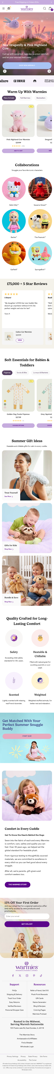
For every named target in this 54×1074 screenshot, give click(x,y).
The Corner (33, 1060)
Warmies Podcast (39, 1014)
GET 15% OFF (27, 924)
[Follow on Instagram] (27, 975)
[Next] (49, 71)
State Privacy (32, 1056)
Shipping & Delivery (14, 994)
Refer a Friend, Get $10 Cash (27, 2)
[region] (27, 43)
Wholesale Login (27, 1047)
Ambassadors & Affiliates (27, 1039)
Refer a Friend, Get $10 (39, 990)
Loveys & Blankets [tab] (40, 373)
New (32, 107)
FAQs (14, 990)
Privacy (23, 1056)
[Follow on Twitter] (19, 975)
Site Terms (43, 1056)
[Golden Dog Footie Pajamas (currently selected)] (5, 401)
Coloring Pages (40, 1010)
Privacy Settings (12, 1056)
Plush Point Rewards (39, 994)
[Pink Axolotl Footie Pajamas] (5, 407)
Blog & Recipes (39, 1006)
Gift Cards (39, 998)
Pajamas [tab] (7, 373)
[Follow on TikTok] (41, 975)
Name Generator (39, 1002)
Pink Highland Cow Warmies (18, 139)
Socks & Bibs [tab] (22, 373)
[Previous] (5, 71)
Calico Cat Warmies (24, 332)
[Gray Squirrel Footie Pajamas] (5, 404)
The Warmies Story (17, 885)
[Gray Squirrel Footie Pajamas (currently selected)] (40, 404)
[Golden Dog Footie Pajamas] (40, 401)
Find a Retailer (27, 1043)
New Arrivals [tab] (9, 98)
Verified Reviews (14, 1006)
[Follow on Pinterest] (34, 975)
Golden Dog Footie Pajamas (18, 414)
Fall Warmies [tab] (25, 98)
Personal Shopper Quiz (14, 1010)
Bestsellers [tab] (41, 98)
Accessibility (22, 1060)
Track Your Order (14, 998)
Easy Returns (14, 1002)
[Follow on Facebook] (12, 975)
